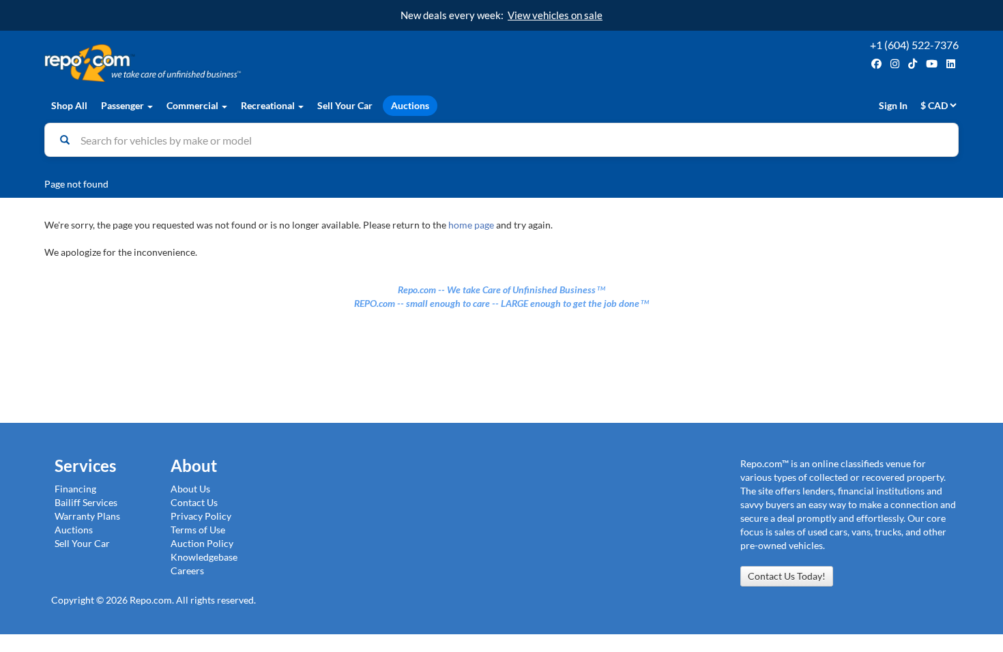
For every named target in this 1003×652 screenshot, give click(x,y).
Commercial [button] (193, 105)
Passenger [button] (123, 105)
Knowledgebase (204, 557)
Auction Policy (202, 543)
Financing (75, 488)
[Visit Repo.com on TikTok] (912, 64)
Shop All (69, 105)
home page (471, 225)
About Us (190, 488)
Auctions (410, 105)
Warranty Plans (87, 516)
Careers (187, 570)
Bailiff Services (86, 502)
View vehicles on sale (555, 15)
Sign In (893, 105)
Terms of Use (198, 529)
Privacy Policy (201, 516)
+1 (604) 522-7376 (914, 44)
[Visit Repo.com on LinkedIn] (951, 64)
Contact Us (194, 502)
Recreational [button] (269, 105)
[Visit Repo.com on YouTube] (931, 64)
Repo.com (269, 63)
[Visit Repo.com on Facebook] (876, 64)
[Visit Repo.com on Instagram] (895, 64)
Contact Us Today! (787, 576)
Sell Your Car (345, 105)
